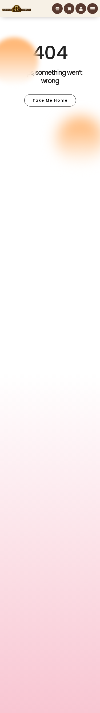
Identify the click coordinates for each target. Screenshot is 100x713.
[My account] (80, 8)
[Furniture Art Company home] (16, 8)
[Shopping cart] (69, 8)
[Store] (57, 8)
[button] (92, 8)
